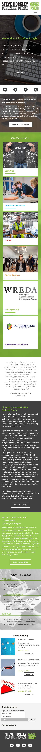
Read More (29, 653)
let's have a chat (20, 562)
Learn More (20, 72)
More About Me (20, 505)
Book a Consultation (20, 124)
